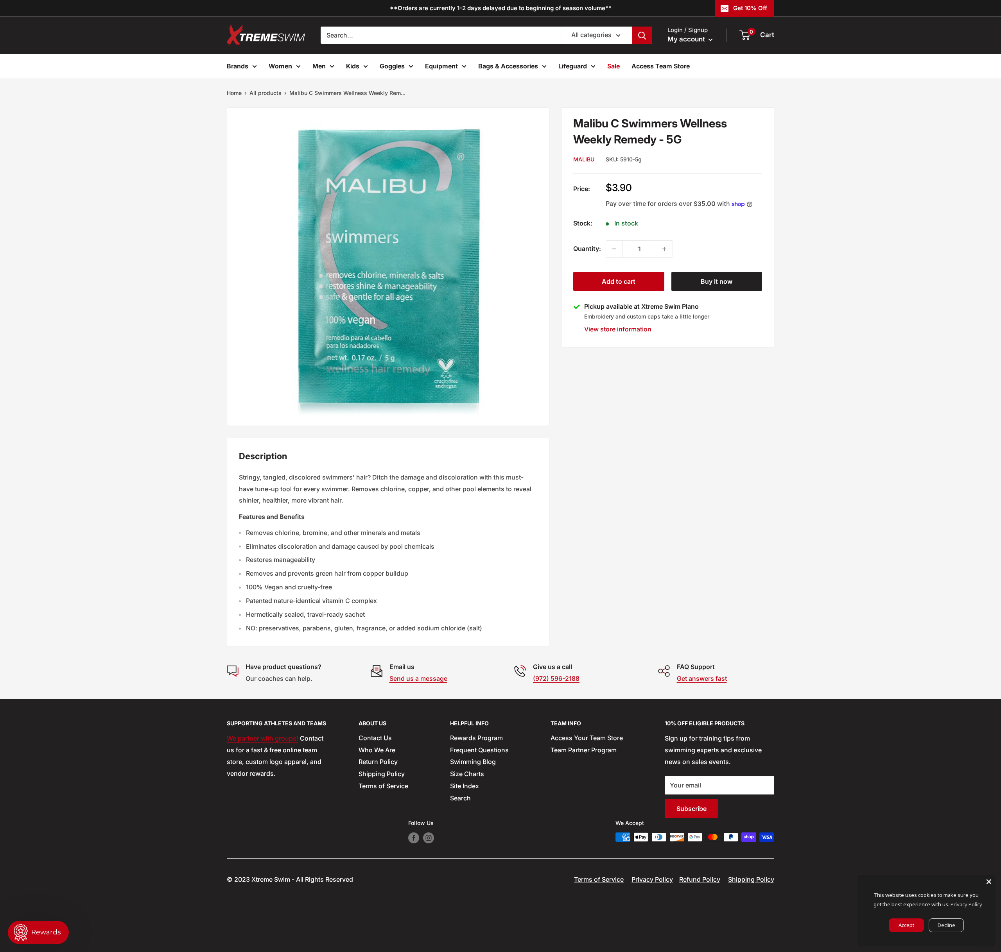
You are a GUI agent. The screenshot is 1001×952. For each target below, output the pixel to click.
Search (460, 798)
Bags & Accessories (508, 66)
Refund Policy (699, 879)
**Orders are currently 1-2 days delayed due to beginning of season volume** (501, 8)
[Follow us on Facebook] (413, 837)
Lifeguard (572, 66)
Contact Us (375, 738)
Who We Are (377, 750)
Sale (613, 66)
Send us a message (418, 678)
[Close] (989, 882)
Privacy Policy (652, 879)
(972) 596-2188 (556, 678)
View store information (617, 329)
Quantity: (587, 248)
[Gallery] (388, 267)
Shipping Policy (382, 774)
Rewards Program (476, 738)
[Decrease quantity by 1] (614, 249)
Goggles (392, 66)
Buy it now (716, 281)
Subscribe (691, 808)
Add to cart (618, 281)
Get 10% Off (750, 8)
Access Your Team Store (587, 738)
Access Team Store (660, 66)
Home (234, 92)
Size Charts (467, 774)
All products (265, 92)
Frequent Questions (479, 750)
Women (280, 66)
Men (319, 66)
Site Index (464, 786)
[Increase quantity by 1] (664, 249)
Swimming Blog (473, 762)
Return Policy (378, 762)
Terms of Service (383, 786)
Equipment (441, 66)
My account (687, 39)
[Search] (642, 35)
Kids (352, 66)
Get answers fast (702, 678)
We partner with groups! (262, 738)
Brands (237, 66)
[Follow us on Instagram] (428, 837)
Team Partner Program (584, 750)
